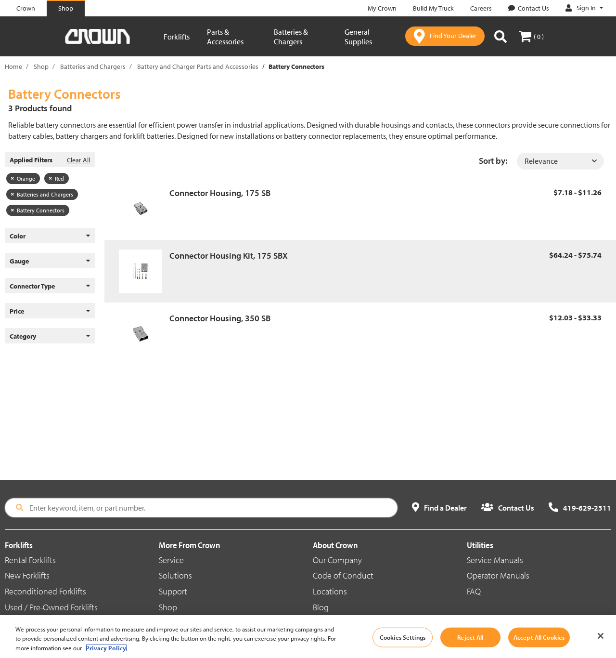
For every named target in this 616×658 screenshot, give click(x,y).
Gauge (19, 261)
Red (59, 178)
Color (18, 236)
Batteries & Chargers (291, 36)
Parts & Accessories (225, 36)
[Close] (600, 635)
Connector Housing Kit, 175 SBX (228, 255)
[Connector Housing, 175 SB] (144, 208)
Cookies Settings (402, 637)
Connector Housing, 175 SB (219, 192)
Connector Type (32, 286)
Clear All (78, 160)
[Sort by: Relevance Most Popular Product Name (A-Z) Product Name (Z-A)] (560, 161)
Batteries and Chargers (93, 66)
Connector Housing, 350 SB (219, 318)
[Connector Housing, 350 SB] (144, 333)
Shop (41, 66)
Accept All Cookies (539, 637)
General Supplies (358, 36)
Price (17, 311)
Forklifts (177, 36)
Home (13, 66)
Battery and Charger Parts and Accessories (197, 66)
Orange (26, 178)
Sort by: (493, 160)
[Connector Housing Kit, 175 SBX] (144, 271)
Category (23, 336)
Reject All (470, 637)
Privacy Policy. (106, 648)
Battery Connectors (40, 210)
